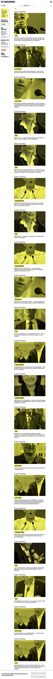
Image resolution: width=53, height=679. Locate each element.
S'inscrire (4, 50)
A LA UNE (3, 5)
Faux (16, 135)
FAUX (16, 36)
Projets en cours (3, 24)
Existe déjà (18, 498)
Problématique (19, 201)
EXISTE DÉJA (18, 101)
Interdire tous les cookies (38, 673)
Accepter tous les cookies (38, 676)
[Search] (8, 10)
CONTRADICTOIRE (19, 532)
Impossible (18, 69)
